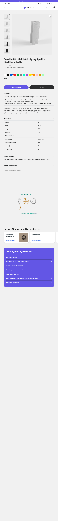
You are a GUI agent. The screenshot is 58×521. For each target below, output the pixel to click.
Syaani (24, 75)
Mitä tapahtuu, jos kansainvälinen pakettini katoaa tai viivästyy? (22, 278)
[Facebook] (39, 4)
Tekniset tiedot (7, 118)
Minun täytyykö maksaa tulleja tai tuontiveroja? (17, 270)
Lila (27, 75)
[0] (53, 7)
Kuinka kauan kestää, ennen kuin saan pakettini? (18, 261)
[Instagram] (41, 4)
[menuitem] (5, 4)
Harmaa (21, 75)
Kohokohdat (7, 93)
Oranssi (33, 75)
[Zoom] (50, 16)
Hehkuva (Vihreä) (43, 75)
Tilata (5, 3)
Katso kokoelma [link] (10, 240)
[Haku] (47, 7)
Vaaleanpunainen (37, 75)
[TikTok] (43, 4)
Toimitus (14, 67)
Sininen (11, 75)
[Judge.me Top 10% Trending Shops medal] (18, 207)
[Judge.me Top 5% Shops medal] (33, 201)
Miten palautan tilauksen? (12, 282)
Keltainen (30, 75)
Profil (9, 3)
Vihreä (18, 75)
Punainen (14, 75)
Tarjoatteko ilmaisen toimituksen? (14, 265)
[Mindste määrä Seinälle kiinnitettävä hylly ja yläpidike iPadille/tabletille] (5, 81)
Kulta (40, 75)
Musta (8, 75)
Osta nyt (42, 87)
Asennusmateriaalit (9, 156)
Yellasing (19, 170)
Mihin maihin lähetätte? (11, 257)
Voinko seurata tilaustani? (12, 274)
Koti (4, 12)
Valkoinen (5, 75)
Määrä (5, 78)
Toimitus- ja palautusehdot (10, 165)
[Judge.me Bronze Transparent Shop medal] (26, 201)
